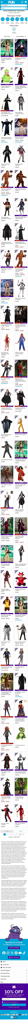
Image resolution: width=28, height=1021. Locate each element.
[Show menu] (2, 2)
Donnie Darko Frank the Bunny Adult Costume (20, 772)
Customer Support (5, 970)
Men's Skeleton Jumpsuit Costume (19, 113)
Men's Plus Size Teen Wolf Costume (6, 616)
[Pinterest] (16, 953)
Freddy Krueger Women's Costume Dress (5, 590)
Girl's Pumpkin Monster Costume (6, 746)
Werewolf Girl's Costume (5, 719)
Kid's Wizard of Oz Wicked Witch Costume (6, 113)
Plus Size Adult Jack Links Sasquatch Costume (20, 270)
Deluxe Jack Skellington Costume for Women (21, 565)
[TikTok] (24, 953)
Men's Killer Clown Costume (5, 642)
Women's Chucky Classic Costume (19, 353)
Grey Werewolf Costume (18, 165)
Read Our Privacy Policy (14, 1007)
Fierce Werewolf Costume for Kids (19, 797)
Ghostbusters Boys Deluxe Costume (5, 299)
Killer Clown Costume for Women (20, 299)
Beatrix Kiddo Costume (20, 434)
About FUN (3, 979)
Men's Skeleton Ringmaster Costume (6, 218)
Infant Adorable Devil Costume (20, 590)
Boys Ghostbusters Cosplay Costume (5, 565)
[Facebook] (3, 953)
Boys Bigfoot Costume (6, 484)
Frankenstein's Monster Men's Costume (6, 667)
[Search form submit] (25, 8)
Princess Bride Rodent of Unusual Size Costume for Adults (6, 693)
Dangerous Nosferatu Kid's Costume (20, 408)
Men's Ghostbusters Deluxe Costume (19, 138)
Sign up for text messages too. (11, 1002)
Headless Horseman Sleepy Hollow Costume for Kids (7, 243)
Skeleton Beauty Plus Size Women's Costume (6, 408)
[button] (25, 2)
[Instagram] (8, 953)
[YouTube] (20, 953)
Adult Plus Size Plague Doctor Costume (6, 325)
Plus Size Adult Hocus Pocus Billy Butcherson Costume (20, 326)
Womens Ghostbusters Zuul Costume (20, 485)
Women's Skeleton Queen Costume (19, 510)
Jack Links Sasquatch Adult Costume (6, 190)
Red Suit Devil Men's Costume (20, 824)
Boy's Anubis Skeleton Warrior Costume (20, 642)
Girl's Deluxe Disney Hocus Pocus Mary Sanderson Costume (20, 720)
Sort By (20, 36)
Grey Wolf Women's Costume (19, 667)
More (2, 982)
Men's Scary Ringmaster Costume (6, 269)
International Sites (5, 976)
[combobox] (13, 8)
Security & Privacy (5, 973)
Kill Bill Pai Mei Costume (4, 510)
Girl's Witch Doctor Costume (5, 379)
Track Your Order (7, 967)
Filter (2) (6, 36)
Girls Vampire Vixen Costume (5, 772)
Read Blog (14, 957)
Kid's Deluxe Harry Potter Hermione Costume (19, 537)
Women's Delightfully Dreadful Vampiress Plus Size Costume (21, 87)
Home (4, 961)
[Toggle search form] (22, 2)
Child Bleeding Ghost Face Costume (6, 435)
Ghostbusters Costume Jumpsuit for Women (20, 460)
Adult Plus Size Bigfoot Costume (20, 190)
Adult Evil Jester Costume (5, 824)
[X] (12, 953)
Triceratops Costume (20, 745)
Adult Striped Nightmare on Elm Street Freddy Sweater (20, 380)
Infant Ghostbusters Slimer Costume (5, 87)
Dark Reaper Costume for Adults (20, 692)
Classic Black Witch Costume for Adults (5, 797)
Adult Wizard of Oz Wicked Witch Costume (20, 243)
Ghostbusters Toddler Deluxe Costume (20, 616)
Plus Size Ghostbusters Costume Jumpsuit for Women (6, 59)
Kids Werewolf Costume (7, 459)
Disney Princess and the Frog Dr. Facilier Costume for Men (6, 537)
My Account (6, 964)
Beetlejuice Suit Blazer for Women (20, 59)
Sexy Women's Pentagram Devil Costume (5, 353)
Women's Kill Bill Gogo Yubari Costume (20, 218)
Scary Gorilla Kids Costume (5, 165)
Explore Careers (14, 947)
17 (23, 834)
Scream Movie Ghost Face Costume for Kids (6, 138)
